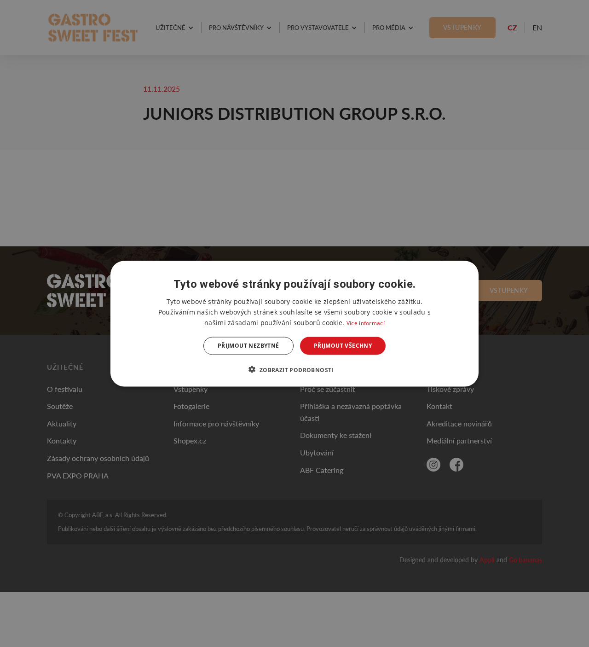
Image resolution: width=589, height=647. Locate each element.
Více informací (365, 322)
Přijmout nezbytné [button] (248, 346)
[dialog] (294, 323)
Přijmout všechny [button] (343, 346)
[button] (294, 369)
